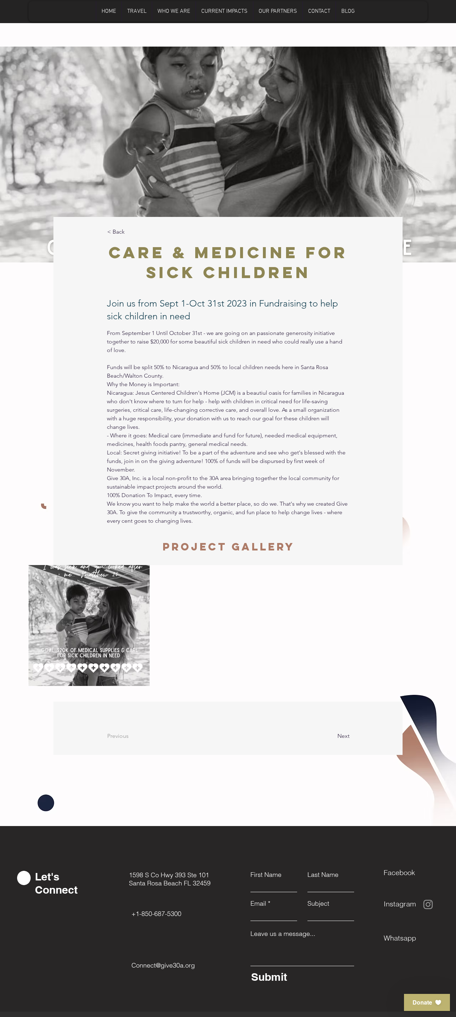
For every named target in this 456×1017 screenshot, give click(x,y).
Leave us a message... (282, 934)
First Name (265, 875)
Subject (318, 903)
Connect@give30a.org (163, 965)
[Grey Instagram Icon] (428, 904)
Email (258, 903)
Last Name (322, 875)
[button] (427, 1002)
